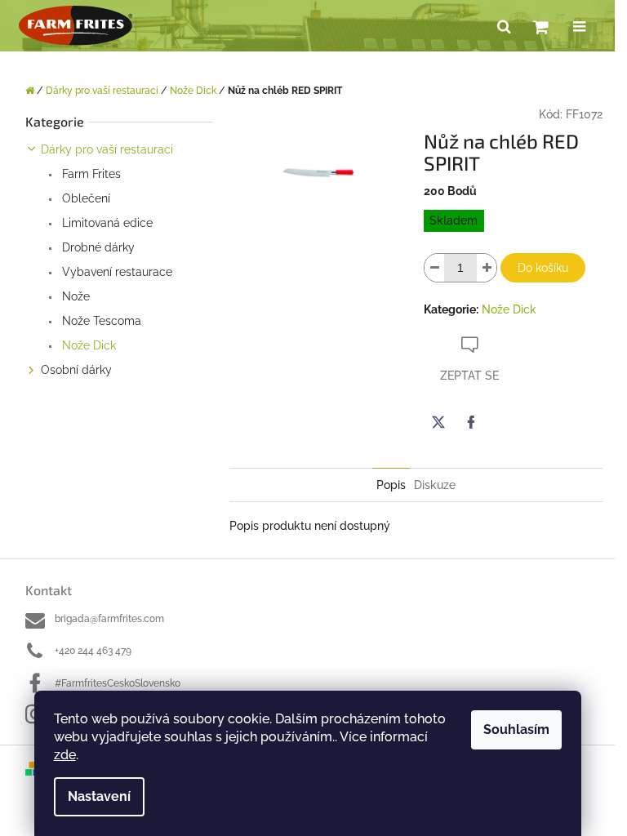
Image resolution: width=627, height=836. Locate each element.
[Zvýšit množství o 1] (486, 268)
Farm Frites (90, 173)
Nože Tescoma (100, 320)
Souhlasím (516, 729)
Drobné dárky (97, 247)
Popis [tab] (391, 484)
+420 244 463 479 (93, 650)
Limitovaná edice (106, 222)
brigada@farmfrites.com (109, 619)
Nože (74, 296)
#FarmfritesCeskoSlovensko (117, 683)
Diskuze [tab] (435, 484)
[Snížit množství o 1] (434, 268)
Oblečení (84, 198)
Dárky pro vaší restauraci (107, 149)
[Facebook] (471, 422)
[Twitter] (438, 422)
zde (65, 755)
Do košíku (543, 267)
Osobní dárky (76, 369)
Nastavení (99, 796)
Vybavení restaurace (115, 271)
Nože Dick (87, 345)
